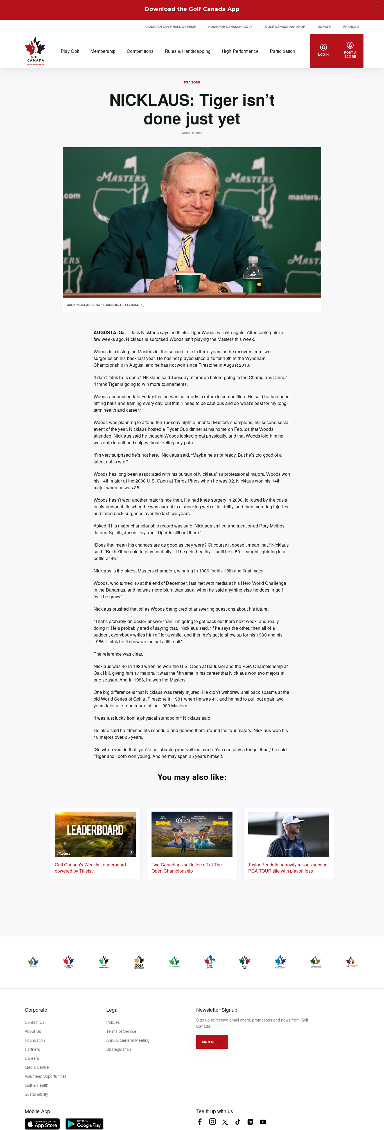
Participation (282, 51)
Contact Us (34, 1022)
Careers (32, 1058)
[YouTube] (262, 1121)
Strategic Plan (118, 1049)
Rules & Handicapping (188, 51)
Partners (32, 1049)
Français (351, 26)
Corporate (36, 1009)
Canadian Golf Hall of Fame (170, 26)
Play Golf (70, 51)
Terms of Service (121, 1031)
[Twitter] (225, 1121)
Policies (113, 1022)
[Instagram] (212, 1121)
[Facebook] (199, 1121)
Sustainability (36, 1094)
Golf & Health (36, 1085)
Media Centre (37, 1067)
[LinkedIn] (250, 1121)
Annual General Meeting (128, 1040)
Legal (112, 1009)
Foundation (35, 1040)
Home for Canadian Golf (230, 26)
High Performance (240, 51)
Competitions (140, 51)
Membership (103, 51)
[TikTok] (237, 1121)
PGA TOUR (192, 82)
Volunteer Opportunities (46, 1076)
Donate (324, 26)
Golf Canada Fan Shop (285, 26)
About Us (33, 1031)
